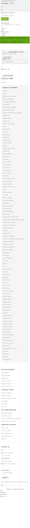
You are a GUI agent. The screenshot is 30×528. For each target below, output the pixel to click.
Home (4, 52)
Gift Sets (5, 282)
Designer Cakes (7, 118)
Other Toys (6, 354)
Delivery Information (6, 433)
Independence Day (8, 321)
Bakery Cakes (6, 115)
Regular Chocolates (8, 211)
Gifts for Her (6, 285)
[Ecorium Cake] (5, 69)
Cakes (4, 93)
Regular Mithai (6, 302)
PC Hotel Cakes (7, 164)
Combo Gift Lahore (6, 416)
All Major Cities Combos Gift (10, 216)
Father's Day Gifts (7, 315)
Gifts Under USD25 (8, 290)
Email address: (5, 470)
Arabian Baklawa (7, 299)
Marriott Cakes (7, 162)
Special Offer (6, 345)
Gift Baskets (6, 280)
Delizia (4, 145)
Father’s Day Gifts (6, 381)
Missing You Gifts (7, 323)
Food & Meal (6, 252)
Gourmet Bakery (7, 184)
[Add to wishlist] (8, 72)
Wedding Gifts (6, 337)
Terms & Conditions (6, 430)
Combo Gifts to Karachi (9, 222)
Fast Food (5, 260)
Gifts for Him (6, 288)
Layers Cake (6, 104)
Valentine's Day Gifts (8, 334)
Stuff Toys (5, 356)
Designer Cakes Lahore (9, 178)
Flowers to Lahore (8, 244)
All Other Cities (7, 233)
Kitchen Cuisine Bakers (9, 123)
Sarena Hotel (6, 137)
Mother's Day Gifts (8, 326)
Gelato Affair (6, 151)
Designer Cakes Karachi (9, 148)
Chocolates (6, 203)
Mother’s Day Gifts (6, 386)
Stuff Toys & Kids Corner (9, 348)
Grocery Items (6, 293)
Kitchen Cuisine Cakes (8, 186)
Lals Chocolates (7, 208)
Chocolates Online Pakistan (8, 398)
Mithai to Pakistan (6, 395)
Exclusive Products (8, 228)
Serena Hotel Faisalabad (9, 107)
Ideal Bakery (6, 156)
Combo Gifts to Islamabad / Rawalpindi (13, 219)
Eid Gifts (5, 312)
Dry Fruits (5, 271)
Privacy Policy (5, 427)
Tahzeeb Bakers (7, 140)
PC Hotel (5, 132)
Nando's (5, 263)
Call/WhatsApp (5, 23)
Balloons (5, 90)
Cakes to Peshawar (8, 200)
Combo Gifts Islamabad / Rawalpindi (11, 418)
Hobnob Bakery (7, 154)
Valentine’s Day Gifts (6, 383)
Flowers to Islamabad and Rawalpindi (13, 238)
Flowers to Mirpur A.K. (9, 247)
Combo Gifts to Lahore (9, 225)
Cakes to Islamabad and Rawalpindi (12, 112)
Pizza (4, 266)
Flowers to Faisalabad (9, 236)
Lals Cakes (6, 159)
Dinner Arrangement (8, 258)
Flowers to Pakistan (6, 393)
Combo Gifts (6, 214)
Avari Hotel (6, 175)
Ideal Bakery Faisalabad (9, 101)
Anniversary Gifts (7, 307)
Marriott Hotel (6, 129)
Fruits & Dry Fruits (7, 269)
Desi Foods (6, 255)
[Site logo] (8, 12)
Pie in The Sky (6, 167)
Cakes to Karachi (7, 142)
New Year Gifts (7, 329)
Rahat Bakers (6, 134)
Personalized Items (8, 340)
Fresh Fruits (6, 274)
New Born (5, 351)
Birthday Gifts (6, 310)
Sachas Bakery (7, 170)
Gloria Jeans (6, 121)
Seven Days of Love (8, 343)
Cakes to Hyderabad (8, 110)
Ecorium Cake (7, 78)
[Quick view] (3, 72)
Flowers (5, 230)
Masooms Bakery (7, 192)
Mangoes (5, 277)
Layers (4, 126)
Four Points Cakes (7, 181)
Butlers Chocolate (8, 206)
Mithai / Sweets (7, 296)
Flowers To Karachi (8, 241)
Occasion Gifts (7, 304)
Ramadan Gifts (7, 332)
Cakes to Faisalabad (8, 99)
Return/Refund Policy (7, 436)
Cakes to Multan (7, 197)
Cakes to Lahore (7, 173)
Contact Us (14, 463)
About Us (3, 438)
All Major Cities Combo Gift (8, 421)
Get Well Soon (7, 318)
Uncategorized (7, 359)
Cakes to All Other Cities (9, 96)
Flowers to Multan (8, 249)
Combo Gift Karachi (6, 413)
